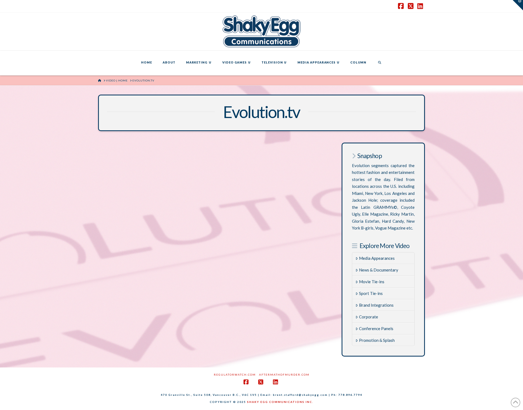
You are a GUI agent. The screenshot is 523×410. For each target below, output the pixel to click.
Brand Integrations (376, 305)
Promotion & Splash (377, 340)
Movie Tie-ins (371, 281)
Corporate (368, 316)
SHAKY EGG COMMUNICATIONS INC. (280, 401)
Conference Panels (376, 328)
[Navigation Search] (379, 63)
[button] (518, 5)
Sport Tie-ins (371, 293)
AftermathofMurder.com (284, 374)
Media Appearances (377, 258)
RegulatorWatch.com (235, 374)
